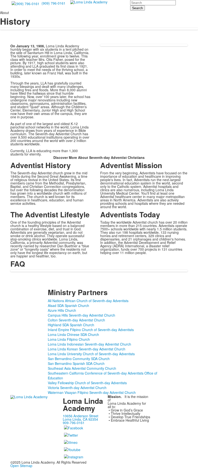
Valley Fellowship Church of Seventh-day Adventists (87, 382)
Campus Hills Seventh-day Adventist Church (81, 315)
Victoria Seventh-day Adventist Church (77, 387)
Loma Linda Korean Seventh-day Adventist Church (86, 349)
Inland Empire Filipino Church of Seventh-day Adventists (91, 329)
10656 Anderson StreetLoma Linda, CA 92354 (80, 417)
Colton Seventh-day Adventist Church (76, 320)
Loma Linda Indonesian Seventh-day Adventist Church (89, 344)
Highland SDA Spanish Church (71, 324)
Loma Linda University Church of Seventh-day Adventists (91, 353)
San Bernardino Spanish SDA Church (76, 363)
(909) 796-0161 (53, 3)
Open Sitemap (21, 465)
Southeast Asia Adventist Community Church (82, 368)
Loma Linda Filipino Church (69, 339)
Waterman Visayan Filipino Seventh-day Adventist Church (92, 392)
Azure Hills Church (62, 310)
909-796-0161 (74, 422)
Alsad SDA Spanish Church (68, 305)
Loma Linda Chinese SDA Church (73, 334)
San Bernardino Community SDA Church (79, 358)
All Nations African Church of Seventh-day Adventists (88, 300)
